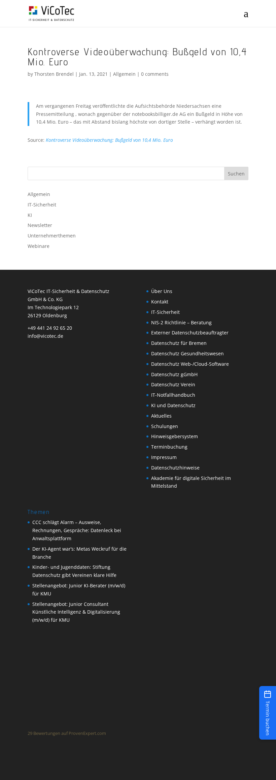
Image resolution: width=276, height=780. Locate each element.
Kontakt (159, 301)
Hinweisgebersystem (174, 436)
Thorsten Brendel (54, 74)
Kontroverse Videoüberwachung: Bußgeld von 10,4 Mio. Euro (109, 140)
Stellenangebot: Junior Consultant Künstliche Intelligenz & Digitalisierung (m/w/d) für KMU (76, 612)
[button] (267, 713)
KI (30, 215)
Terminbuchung (169, 447)
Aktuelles (161, 416)
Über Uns (161, 291)
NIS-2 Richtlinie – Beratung (181, 322)
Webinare (38, 246)
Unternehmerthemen (52, 235)
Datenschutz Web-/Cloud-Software (190, 364)
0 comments (155, 74)
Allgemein (124, 74)
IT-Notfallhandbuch (173, 395)
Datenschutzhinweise (175, 467)
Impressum (164, 457)
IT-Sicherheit (42, 204)
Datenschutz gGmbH (174, 374)
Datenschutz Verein (173, 384)
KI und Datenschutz (173, 405)
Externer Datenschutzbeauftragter (190, 332)
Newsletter (40, 225)
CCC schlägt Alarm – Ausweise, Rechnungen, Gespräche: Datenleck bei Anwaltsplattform (76, 530)
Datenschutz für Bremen (179, 343)
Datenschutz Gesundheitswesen (187, 353)
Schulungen (164, 426)
